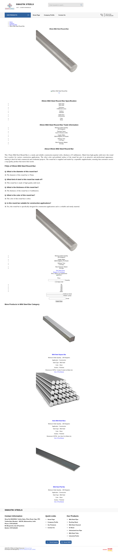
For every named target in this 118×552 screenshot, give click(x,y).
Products (11, 23)
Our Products (12, 15)
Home (11, 22)
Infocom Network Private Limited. (27, 549)
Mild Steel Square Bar (59, 354)
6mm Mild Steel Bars (59, 420)
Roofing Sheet (73, 522)
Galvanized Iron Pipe (75, 530)
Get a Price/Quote (59, 372)
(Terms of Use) (28, 548)
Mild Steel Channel (75, 525)
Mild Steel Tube (74, 533)
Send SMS (67, 542)
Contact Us (61, 15)
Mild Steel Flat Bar (59, 487)
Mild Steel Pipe (73, 519)
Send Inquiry (53, 542)
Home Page (36, 15)
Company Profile (49, 15)
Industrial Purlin (74, 536)
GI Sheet (71, 527)
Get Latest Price (60, 270)
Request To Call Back (59, 272)
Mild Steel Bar (13, 25)
